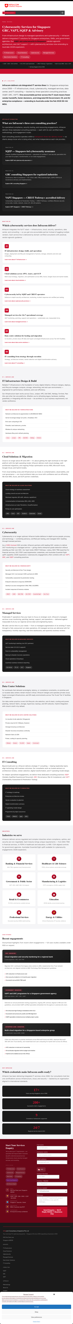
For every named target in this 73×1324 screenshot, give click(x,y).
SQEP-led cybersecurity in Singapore (30, 41)
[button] (54, 1294)
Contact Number (42, 1174)
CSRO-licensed (11, 545)
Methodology (6, 1284)
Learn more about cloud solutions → (15, 280)
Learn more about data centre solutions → (17, 342)
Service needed (42, 1188)
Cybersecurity (35, 53)
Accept (36, 1307)
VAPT (67, 555)
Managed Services (48, 53)
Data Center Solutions (10, 57)
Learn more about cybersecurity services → (17, 301)
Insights (5, 1290)
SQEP (11, 557)
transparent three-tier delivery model (48, 137)
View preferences (36, 1317)
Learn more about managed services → (16, 321)
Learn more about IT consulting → (15, 363)
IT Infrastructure (9, 53)
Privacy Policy (36, 1321)
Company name (42, 1152)
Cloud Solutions (22, 53)
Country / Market (42, 1181)
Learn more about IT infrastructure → (16, 259)
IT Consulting (25, 57)
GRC (4, 557)
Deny (36, 1312)
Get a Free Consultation (9, 12)
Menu (35, 13)
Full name (40, 1145)
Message (40, 1195)
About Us (5, 1287)
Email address (41, 1159)
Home (4, 21)
